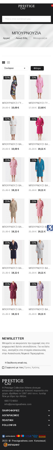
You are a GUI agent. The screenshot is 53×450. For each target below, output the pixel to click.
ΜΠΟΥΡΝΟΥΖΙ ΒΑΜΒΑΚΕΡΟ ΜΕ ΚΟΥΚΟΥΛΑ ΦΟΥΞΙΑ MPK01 (40, 144)
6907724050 (11, 401)
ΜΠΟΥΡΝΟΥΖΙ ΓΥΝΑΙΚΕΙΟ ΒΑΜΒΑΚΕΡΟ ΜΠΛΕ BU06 (13, 103)
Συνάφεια (15, 68)
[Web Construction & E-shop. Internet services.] (11, 446)
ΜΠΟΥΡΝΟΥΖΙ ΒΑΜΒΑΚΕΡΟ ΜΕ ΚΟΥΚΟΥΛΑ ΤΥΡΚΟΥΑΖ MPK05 (40, 185)
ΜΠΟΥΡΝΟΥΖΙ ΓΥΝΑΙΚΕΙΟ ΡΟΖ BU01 (40, 103)
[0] (49, 7)
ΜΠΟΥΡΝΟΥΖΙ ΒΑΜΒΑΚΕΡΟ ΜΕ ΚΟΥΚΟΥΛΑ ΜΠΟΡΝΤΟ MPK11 (13, 309)
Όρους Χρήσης (32, 367)
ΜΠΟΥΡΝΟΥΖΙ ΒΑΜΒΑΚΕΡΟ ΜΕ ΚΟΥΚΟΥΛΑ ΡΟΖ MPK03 (13, 185)
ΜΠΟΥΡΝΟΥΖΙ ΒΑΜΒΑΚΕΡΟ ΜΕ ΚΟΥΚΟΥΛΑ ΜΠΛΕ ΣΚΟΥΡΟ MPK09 (13, 268)
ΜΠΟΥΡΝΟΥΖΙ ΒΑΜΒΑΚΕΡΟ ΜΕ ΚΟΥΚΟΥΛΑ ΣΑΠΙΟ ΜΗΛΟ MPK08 (40, 227)
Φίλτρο (37, 68)
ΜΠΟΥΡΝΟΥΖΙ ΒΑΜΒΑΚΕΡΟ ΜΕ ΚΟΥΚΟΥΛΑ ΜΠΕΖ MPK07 (13, 227)
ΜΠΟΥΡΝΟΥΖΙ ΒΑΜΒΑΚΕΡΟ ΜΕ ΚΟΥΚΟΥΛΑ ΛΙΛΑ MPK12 (40, 309)
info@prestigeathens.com (17, 404)
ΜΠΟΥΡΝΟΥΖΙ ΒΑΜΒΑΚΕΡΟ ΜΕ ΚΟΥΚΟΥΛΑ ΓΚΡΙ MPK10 (40, 268)
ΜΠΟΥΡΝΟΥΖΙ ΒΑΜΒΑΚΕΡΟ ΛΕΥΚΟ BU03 (13, 144)
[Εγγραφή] (46, 362)
